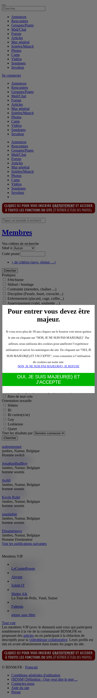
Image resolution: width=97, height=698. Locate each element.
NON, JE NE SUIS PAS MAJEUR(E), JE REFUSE (48, 366)
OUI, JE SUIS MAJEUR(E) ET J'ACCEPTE (48, 379)
